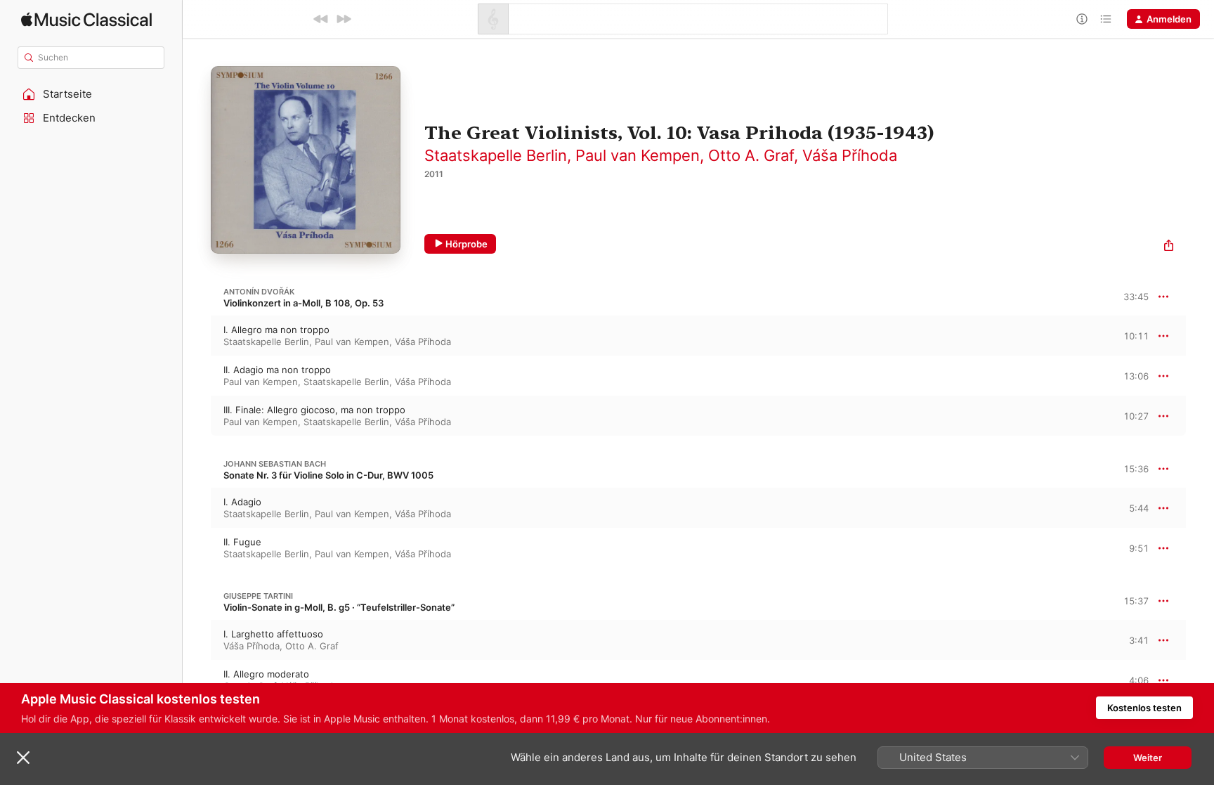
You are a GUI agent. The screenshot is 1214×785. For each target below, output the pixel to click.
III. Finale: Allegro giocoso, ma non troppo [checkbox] (314, 409)
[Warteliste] (1106, 19)
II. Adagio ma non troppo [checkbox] (277, 369)
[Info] (1082, 19)
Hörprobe (466, 243)
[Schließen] (23, 757)
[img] (86, 19)
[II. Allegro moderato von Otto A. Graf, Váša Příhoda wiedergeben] (196, 680)
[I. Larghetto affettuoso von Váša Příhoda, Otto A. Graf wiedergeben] (196, 640)
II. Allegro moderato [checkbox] (266, 674)
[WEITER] (343, 19)
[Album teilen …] (1168, 247)
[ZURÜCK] (321, 19)
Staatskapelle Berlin (495, 155)
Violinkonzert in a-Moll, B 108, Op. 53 (303, 303)
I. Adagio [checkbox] (242, 501)
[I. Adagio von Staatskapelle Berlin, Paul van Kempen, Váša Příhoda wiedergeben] (196, 508)
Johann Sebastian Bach (274, 464)
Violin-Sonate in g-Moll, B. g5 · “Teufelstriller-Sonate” (339, 607)
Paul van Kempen (637, 155)
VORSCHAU (1129, 335)
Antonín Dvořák (258, 292)
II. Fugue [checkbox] (242, 541)
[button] (91, 94)
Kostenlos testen (1144, 707)
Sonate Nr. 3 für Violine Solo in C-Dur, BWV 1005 (328, 475)
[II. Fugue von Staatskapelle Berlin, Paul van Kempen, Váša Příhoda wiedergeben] (196, 548)
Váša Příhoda (849, 155)
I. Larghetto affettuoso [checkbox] (273, 634)
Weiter (1147, 757)
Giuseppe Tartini (258, 596)
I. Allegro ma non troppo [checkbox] (276, 329)
